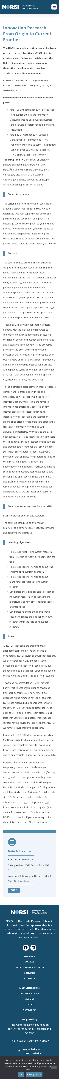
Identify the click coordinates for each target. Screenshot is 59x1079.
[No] (54, 1067)
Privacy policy (34, 1074)
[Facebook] (26, 948)
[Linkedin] (33, 948)
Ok (21, 1074)
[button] (54, 7)
